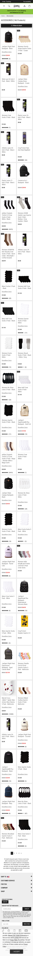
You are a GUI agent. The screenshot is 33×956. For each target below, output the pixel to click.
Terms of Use (8, 915)
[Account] (24, 6)
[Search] (9, 6)
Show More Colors (7, 52)
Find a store (5, 921)
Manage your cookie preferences (17, 935)
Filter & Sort (17, 25)
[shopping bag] (29, 6)
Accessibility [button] (27, 1)
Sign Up (5, 902)
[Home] (17, 6)
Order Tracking (6, 1)
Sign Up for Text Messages (10, 905)
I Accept (16, 952)
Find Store (27, 924)
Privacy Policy (16, 915)
